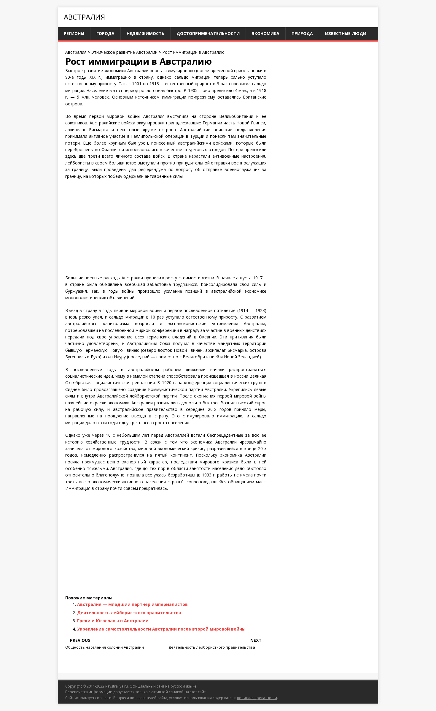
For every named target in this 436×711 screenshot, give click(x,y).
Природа (302, 33)
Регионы (74, 33)
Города (105, 33)
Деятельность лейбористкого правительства (129, 612)
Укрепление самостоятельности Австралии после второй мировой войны (161, 629)
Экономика (265, 33)
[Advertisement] (165, 227)
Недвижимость (145, 33)
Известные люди (345, 33)
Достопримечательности (208, 33)
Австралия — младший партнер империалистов (132, 604)
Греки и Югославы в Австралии (113, 620)
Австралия (84, 17)
